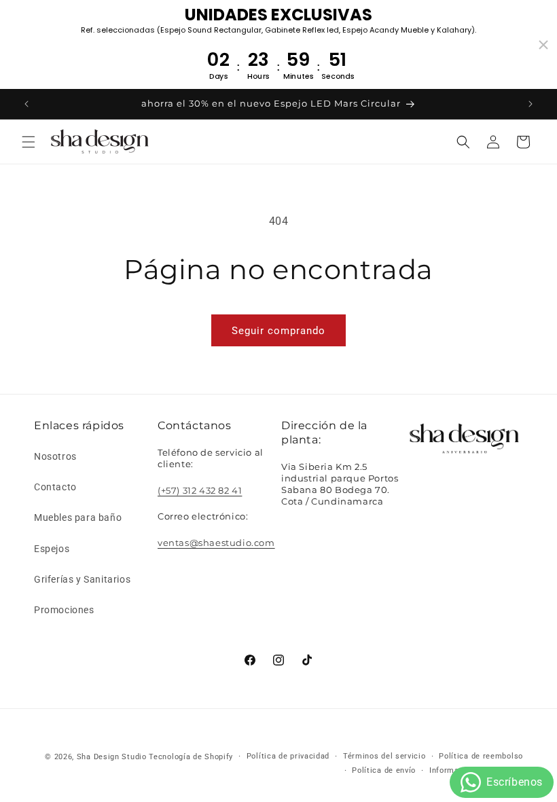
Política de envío (384, 770)
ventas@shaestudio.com (216, 542)
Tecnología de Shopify (191, 756)
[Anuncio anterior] (26, 104)
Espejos (51, 548)
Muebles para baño (78, 517)
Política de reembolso (481, 756)
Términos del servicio (384, 756)
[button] (28, 142)
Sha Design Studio (112, 756)
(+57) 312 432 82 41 (200, 490)
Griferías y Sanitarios (82, 579)
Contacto (55, 486)
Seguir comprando (278, 331)
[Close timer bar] (543, 44)
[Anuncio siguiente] (530, 104)
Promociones (64, 609)
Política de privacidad (288, 756)
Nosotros (55, 456)
